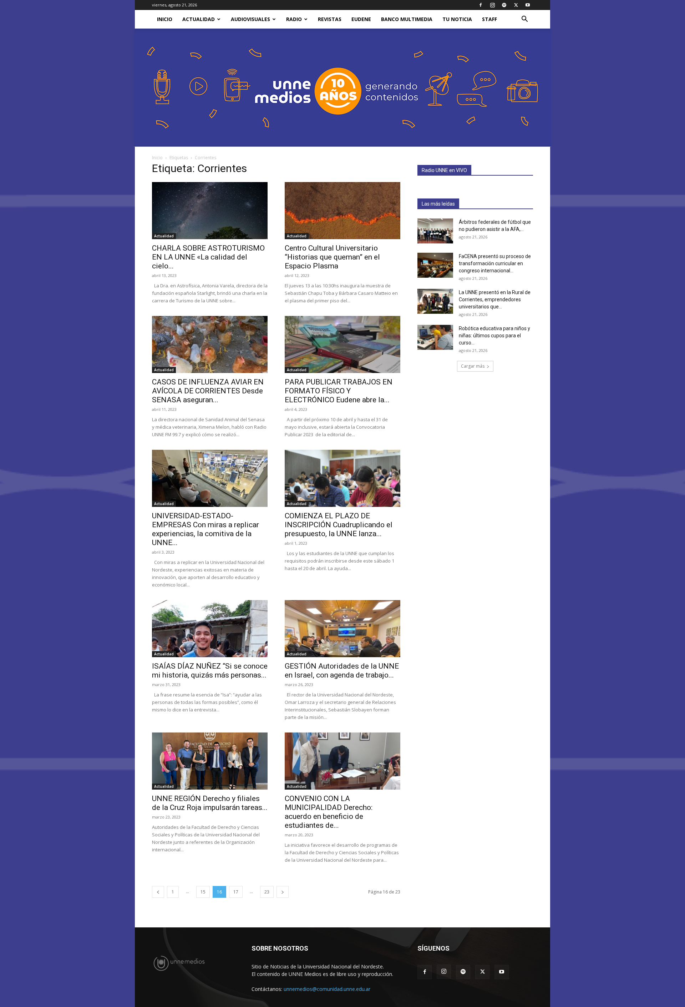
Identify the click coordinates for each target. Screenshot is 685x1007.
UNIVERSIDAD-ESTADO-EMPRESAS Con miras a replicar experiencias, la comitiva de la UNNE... (205, 529)
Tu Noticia (457, 19)
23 (266, 892)
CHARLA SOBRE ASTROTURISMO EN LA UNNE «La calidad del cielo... (208, 257)
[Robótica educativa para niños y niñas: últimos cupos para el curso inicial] (435, 337)
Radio (294, 19)
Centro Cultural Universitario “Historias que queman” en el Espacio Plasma (332, 257)
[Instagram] (492, 5)
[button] (524, 19)
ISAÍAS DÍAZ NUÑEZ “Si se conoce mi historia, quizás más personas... (210, 670)
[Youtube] (527, 5)
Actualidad (198, 19)
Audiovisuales (250, 19)
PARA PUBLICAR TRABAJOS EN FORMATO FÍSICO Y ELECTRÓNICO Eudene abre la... (338, 391)
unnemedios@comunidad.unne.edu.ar (327, 989)
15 (203, 892)
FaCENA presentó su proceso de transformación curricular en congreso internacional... (495, 263)
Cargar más (472, 366)
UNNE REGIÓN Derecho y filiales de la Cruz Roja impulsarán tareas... (210, 803)
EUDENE (361, 19)
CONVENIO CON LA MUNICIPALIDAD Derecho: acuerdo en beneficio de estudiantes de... (328, 812)
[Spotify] (504, 5)
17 (235, 892)
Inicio (157, 158)
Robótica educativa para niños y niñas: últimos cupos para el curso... (494, 336)
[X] (516, 5)
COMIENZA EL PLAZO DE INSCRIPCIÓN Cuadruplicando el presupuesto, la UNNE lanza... (338, 525)
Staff (489, 19)
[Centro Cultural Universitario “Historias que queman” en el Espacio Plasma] (342, 210)
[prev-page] (158, 892)
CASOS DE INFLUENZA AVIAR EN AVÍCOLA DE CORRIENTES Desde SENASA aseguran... (208, 391)
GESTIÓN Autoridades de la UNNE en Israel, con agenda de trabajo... (342, 670)
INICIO (164, 19)
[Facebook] (480, 5)
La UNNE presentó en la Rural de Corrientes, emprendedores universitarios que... (495, 299)
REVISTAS (329, 19)
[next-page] (282, 892)
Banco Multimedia (406, 19)
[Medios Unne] (342, 88)
